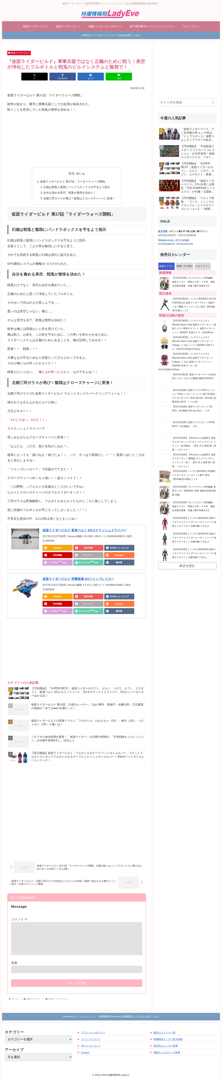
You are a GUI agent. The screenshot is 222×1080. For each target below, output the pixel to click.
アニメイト (88, 555)
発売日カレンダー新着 (165, 1045)
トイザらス (54, 562)
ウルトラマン (202, 266)
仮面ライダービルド (20, 53)
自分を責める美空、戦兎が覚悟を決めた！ (69, 192)
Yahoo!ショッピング (119, 548)
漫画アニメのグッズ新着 (166, 1052)
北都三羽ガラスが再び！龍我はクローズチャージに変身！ (79, 198)
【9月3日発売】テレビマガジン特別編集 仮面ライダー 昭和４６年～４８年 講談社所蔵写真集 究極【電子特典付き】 (193, 282)
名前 (14, 963)
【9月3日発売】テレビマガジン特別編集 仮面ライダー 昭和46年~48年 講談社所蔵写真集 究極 (194, 491)
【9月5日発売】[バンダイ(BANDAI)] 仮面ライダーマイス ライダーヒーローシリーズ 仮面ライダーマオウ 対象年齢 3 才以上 (194, 522)
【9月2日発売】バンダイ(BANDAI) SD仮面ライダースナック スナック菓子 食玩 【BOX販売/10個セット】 (193, 475)
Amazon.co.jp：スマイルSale (173, 240)
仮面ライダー (166, 266)
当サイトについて (90, 1045)
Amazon (57, 548)
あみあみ (119, 555)
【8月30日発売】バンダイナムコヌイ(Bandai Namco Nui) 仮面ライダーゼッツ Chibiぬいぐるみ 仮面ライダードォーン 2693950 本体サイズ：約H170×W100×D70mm (185, 362)
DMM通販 (57, 555)
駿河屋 (119, 562)
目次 (72, 173)
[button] (213, 102)
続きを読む (187, 565)
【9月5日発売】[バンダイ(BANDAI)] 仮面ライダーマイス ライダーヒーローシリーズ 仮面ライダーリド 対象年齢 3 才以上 (194, 553)
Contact (85, 1052)
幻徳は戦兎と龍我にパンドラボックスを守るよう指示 (76, 187)
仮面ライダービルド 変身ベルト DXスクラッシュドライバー (84, 530)
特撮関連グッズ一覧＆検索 (168, 1039)
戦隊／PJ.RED (185, 266)
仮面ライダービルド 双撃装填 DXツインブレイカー (78, 579)
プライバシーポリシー (93, 1032)
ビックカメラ (85, 562)
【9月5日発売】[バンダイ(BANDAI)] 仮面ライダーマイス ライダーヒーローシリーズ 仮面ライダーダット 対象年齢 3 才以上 (194, 538)
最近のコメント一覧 (164, 1032)
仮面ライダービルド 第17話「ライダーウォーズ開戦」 (74, 181)
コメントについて (90, 1039)
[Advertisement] (76, 140)
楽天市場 (88, 548)
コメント (19, 919)
